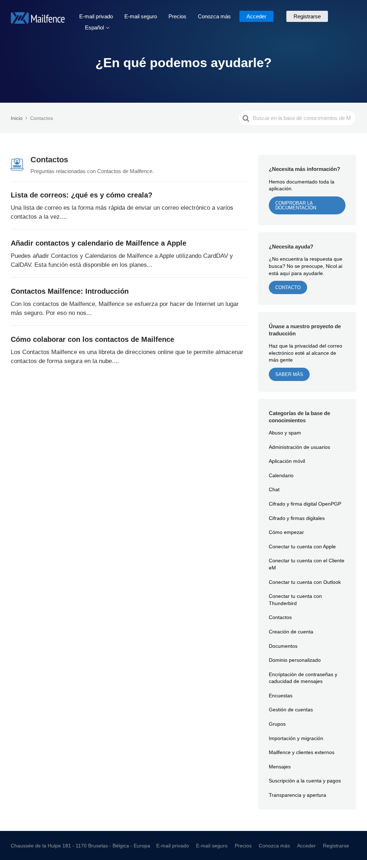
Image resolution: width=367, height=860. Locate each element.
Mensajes (280, 766)
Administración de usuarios (299, 447)
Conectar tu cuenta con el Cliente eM (306, 564)
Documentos (283, 646)
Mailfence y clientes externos (301, 752)
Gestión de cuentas (291, 709)
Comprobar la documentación (295, 205)
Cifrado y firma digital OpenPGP (305, 504)
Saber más (289, 374)
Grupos (277, 724)
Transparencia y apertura (297, 795)
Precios (177, 16)
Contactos (280, 617)
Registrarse (307, 16)
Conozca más (214, 16)
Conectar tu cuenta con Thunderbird (295, 599)
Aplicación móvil (287, 461)
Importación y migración (296, 738)
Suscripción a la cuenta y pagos (305, 780)
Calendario (281, 475)
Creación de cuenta (291, 631)
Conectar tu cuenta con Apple (302, 546)
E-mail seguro (140, 16)
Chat (274, 489)
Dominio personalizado (295, 660)
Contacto (288, 287)
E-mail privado (96, 16)
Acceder (256, 16)
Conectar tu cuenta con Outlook (305, 582)
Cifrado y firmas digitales (297, 518)
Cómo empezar (286, 532)
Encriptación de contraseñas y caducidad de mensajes (303, 677)
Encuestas (280, 695)
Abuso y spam (285, 432)
